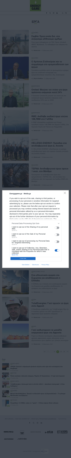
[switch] (57, 228)
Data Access (35, 264)
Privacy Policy (45, 264)
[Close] (65, 193)
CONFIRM (23, 258)
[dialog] (35, 229)
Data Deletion (25, 264)
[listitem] (35, 223)
